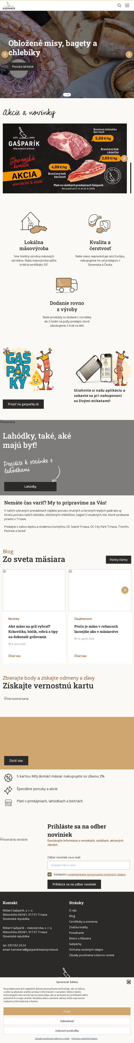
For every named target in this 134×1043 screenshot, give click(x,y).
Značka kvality (78, 927)
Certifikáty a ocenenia (83, 922)
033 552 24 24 (17, 945)
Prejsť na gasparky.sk (23, 404)
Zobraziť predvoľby (67, 1030)
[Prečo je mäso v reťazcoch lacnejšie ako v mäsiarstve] (100, 590)
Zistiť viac (16, 760)
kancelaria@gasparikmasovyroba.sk (34, 949)
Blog (72, 916)
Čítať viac (14, 656)
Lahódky (30, 486)
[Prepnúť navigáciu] (127, 5)
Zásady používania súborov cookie (52, 1038)
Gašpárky (75, 944)
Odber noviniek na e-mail (63, 857)
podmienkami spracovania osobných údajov (97, 874)
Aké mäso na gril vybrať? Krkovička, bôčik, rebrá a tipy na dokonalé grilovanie (33, 631)
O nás (73, 910)
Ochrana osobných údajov (84, 1038)
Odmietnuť (67, 1021)
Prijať (67, 1011)
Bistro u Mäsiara (80, 938)
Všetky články (119, 560)
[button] (129, 982)
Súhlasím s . (90, 874)
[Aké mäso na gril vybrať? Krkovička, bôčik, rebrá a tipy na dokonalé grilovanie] (34, 590)
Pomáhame (76, 933)
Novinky (13, 619)
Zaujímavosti (83, 619)
